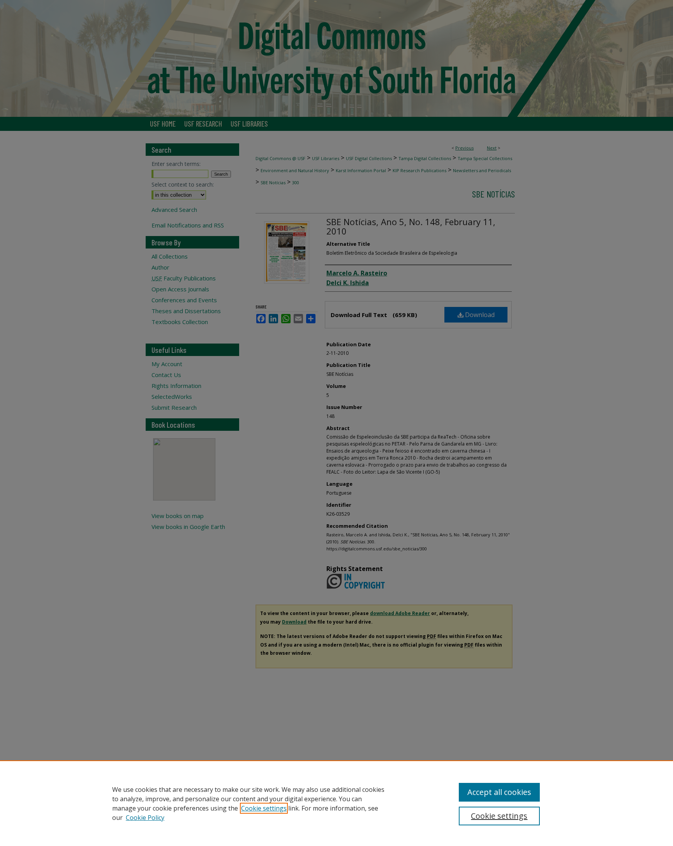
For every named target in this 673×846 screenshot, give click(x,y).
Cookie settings (264, 808)
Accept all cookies (499, 792)
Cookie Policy (145, 817)
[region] (336, 803)
